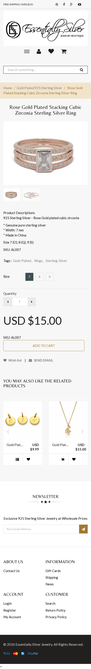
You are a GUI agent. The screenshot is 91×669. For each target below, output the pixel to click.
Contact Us (11, 571)
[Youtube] (78, 4)
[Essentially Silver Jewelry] (45, 28)
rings (39, 261)
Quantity (10, 293)
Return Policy (56, 610)
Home (7, 88)
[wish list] (28, 459)
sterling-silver (56, 261)
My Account (12, 617)
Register (9, 610)
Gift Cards (53, 571)
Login (7, 603)
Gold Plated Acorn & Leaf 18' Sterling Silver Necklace (60, 445)
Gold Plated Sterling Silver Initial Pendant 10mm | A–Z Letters (15, 445)
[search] (81, 70)
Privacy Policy (56, 617)
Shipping (52, 577)
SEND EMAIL (43, 360)
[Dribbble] (55, 4)
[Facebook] (63, 4)
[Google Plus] (70, 4)
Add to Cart (44, 346)
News (50, 584)
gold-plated (22, 261)
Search (50, 603)
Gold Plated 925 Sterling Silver (39, 88)
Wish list (15, 360)
